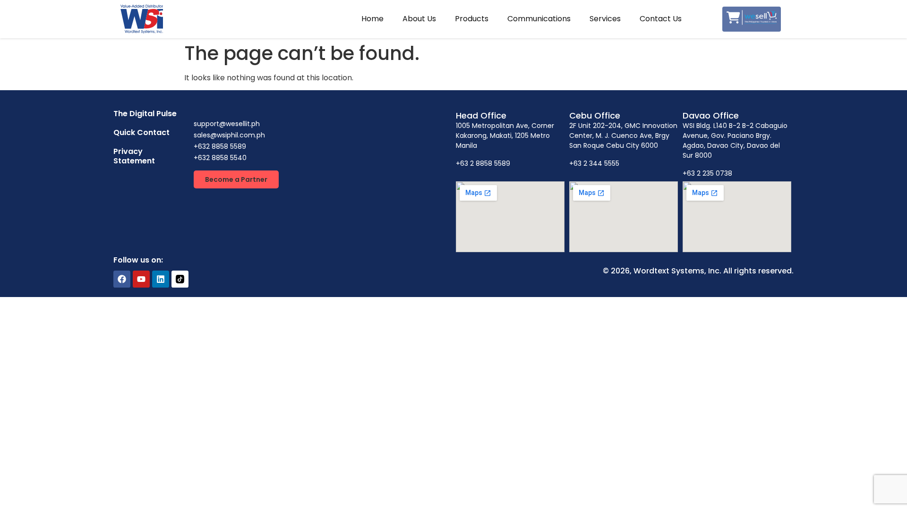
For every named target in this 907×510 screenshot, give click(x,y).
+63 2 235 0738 (707, 173)
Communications (539, 18)
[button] (236, 179)
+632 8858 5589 (220, 146)
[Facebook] (121, 279)
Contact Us (661, 18)
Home (372, 18)
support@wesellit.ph (227, 123)
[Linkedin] (160, 279)
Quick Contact (141, 132)
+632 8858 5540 (220, 157)
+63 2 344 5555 (594, 163)
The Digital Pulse (145, 113)
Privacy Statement (134, 156)
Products (471, 18)
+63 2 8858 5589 (483, 163)
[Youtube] (141, 279)
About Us (419, 18)
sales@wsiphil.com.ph (229, 135)
